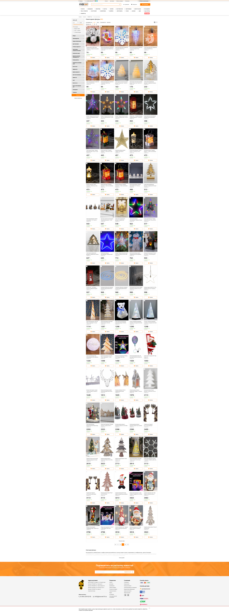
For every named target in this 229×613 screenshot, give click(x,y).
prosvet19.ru (90, 552)
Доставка (112, 1)
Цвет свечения (76, 44)
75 (96, 24)
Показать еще (121, 540)
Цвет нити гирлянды (77, 74)
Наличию (108, 22)
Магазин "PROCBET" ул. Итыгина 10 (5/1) (96, 587)
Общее (74, 35)
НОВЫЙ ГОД (89, 16)
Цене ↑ (94, 22)
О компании (126, 582)
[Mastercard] (145, 583)
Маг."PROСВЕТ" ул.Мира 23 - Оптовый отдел (96, 582)
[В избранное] (86, 26)
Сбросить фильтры (78, 98)
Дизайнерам (111, 585)
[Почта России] (142, 592)
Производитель (76, 38)
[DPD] (142, 595)
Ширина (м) (75, 69)
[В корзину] (92, 57)
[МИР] (148, 583)
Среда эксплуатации (77, 41)
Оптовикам (111, 594)
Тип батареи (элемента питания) (77, 50)
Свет (74, 80)
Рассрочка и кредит (113, 589)
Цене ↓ (98, 22)
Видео (110, 592)
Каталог (84, 16)
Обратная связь (127, 592)
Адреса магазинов (127, 590)
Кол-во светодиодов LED (77, 86)
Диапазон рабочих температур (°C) (76, 56)
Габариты (75, 92)
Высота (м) (75, 66)
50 (94, 24)
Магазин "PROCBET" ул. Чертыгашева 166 (96, 585)
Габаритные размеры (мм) (77, 63)
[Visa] (141, 583)
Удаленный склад (91, 590)
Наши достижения (127, 585)
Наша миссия (126, 584)
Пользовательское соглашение (113, 597)
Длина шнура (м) (76, 72)
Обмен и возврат (119, 1)
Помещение (75, 89)
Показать (78, 95)
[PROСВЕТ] (84, 4)
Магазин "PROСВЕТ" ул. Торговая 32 (95, 584)
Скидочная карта (112, 590)
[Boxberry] (143, 604)
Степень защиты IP (76, 46)
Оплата (106, 1)
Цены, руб (75, 20)
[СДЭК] (143, 601)
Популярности (103, 22)
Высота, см (75, 83)
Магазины (127, 1)
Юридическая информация (129, 589)
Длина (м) (75, 77)
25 (92, 24)
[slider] (73, 24)
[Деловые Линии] (145, 588)
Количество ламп (76, 53)
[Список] (156, 22)
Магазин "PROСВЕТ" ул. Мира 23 (94, 589)
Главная (80, 16)
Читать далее (121, 557)
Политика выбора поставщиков (130, 587)
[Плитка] (154, 22)
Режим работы (76, 59)
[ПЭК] (144, 598)
